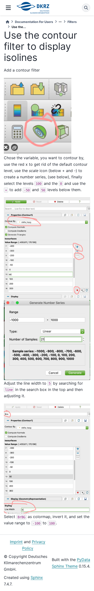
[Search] (86, 8)
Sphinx (37, 577)
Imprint (16, 541)
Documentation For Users (34, 22)
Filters (72, 22)
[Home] (7, 21)
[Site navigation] (8, 8)
